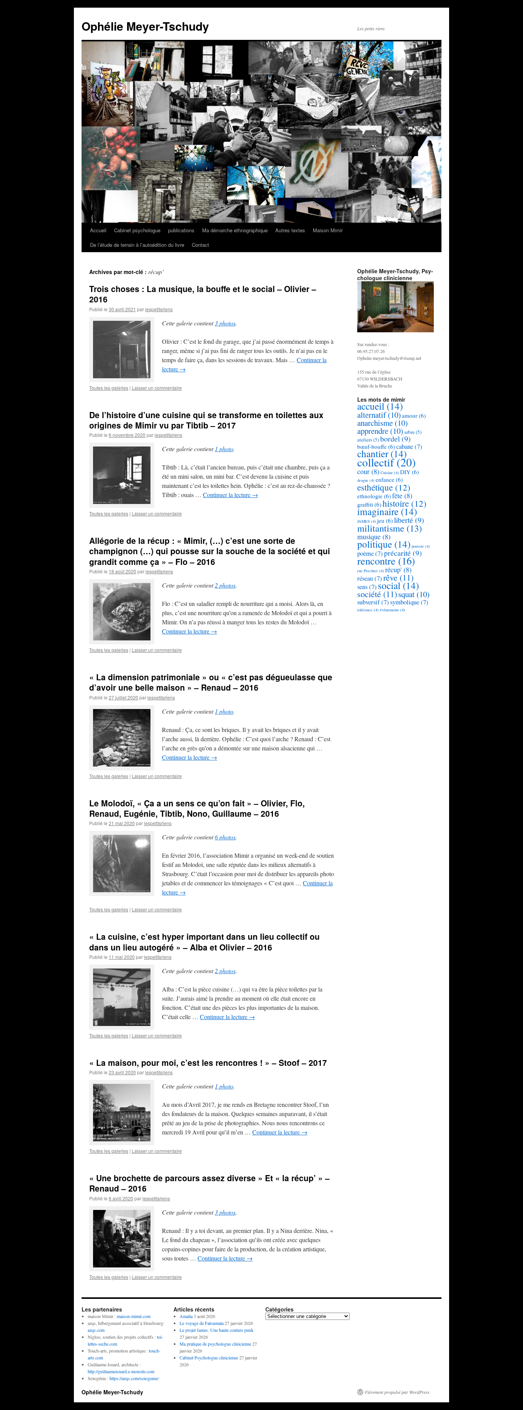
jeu (385, 520)
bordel (395, 438)
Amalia (186, 1316)
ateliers (368, 439)
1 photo (224, 449)
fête (402, 495)
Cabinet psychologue (137, 230)
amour (414, 415)
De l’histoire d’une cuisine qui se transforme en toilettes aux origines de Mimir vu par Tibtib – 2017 (206, 420)
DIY (409, 472)
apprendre (380, 430)
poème (370, 553)
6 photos (225, 837)
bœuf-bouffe (376, 446)
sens (367, 586)
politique (383, 544)
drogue (365, 480)
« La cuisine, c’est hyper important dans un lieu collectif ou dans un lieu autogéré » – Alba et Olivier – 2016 (204, 941)
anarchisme (382, 422)
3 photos (225, 323)
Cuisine (390, 472)
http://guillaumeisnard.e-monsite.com (121, 1371)
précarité (403, 553)
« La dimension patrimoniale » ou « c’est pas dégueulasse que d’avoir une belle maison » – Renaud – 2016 (210, 682)
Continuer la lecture (230, 495)
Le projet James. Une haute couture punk (216, 1330)
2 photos (225, 585)
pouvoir (421, 546)
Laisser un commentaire (157, 387)
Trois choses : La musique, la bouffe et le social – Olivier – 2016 (202, 294)
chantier (382, 453)
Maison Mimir (328, 230)
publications (181, 230)
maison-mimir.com (133, 1316)
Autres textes (290, 230)
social (398, 585)
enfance (389, 479)
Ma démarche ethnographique (235, 230)
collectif (386, 462)
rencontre (386, 560)
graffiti (369, 504)
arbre (413, 431)
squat (414, 594)
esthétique (383, 487)
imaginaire (387, 511)
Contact (200, 244)
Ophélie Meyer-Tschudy (145, 26)
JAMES (366, 521)
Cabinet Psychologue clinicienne (209, 1357)
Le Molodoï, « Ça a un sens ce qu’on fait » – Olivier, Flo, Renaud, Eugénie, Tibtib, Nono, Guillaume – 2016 (197, 808)
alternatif (379, 414)
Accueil (98, 230)
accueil (380, 406)
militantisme (389, 528)
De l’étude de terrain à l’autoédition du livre (137, 244)
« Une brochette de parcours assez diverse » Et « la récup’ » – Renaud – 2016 (209, 1183)
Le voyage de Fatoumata (202, 1323)
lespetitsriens (159, 309)
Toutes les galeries (108, 387)
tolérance (368, 609)
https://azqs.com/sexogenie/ (134, 1378)
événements (392, 609)
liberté (409, 520)
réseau (369, 578)
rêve (398, 577)
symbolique (409, 601)
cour (368, 471)
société (377, 593)
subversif (373, 601)
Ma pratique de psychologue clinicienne (215, 1344)
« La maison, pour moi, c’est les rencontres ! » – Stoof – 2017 (208, 1062)
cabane (409, 446)
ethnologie (374, 496)
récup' (398, 569)
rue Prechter (370, 570)
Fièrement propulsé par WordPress (397, 1392)
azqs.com (96, 1330)
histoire (404, 503)
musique (374, 536)
